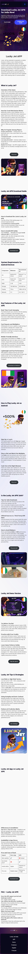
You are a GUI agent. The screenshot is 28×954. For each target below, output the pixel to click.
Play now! (7, 22)
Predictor (14, 945)
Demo (14, 942)
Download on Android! (14, 365)
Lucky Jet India (14, 936)
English (14, 948)
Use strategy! (14, 723)
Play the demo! (14, 661)
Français (14, 950)
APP (14, 939)
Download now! (20, 22)
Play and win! (14, 548)
